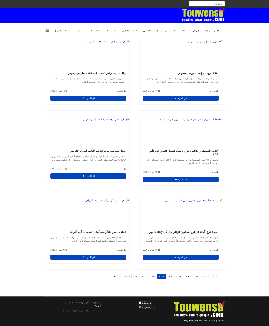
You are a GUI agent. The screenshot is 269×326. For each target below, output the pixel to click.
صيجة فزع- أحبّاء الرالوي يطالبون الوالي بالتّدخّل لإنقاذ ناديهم (184, 232)
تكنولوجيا (125, 31)
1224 (204, 276)
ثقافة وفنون (147, 31)
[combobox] (207, 3)
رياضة (173, 31)
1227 (178, 276)
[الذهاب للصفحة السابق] (210, 276)
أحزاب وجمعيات (82, 302)
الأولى (216, 31)
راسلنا (88, 310)
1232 (135, 276)
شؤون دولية (96, 302)
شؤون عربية (196, 31)
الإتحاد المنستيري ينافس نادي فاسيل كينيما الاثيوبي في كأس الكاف (184, 152)
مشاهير (183, 31)
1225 (195, 276)
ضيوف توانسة (67, 302)
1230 (152, 276)
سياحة (98, 31)
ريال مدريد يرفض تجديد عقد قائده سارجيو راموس (97, 73)
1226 (187, 276)
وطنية (207, 31)
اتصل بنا (66, 310)
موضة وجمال (161, 31)
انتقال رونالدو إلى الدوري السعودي (198, 73)
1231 (144, 276)
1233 (127, 276)
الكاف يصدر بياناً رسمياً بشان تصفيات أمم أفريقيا (97, 232)
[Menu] (47, 30)
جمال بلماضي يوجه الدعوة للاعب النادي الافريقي (97, 151)
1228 (169, 276)
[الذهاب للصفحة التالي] (120, 276)
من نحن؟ (98, 310)
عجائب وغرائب (111, 31)
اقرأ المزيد (182, 98)
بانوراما (68, 31)
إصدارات (78, 31)
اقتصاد (135, 31)
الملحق (60, 31)
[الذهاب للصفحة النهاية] (115, 276)
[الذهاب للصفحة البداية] (216, 276)
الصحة (89, 31)
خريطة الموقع (77, 310)
